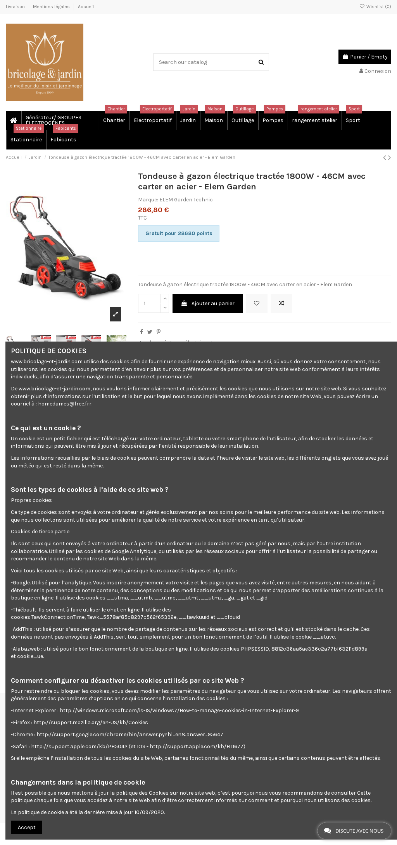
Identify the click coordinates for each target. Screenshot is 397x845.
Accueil (86, 6)
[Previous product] (385, 157)
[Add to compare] (281, 303)
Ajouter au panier (213, 303)
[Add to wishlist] (257, 303)
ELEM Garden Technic (186, 199)
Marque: (148, 199)
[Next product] (389, 157)
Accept (27, 827)
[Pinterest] (159, 332)
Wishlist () (378, 6)
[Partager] (141, 332)
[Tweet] (149, 332)
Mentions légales (52, 6)
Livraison (16, 6)
